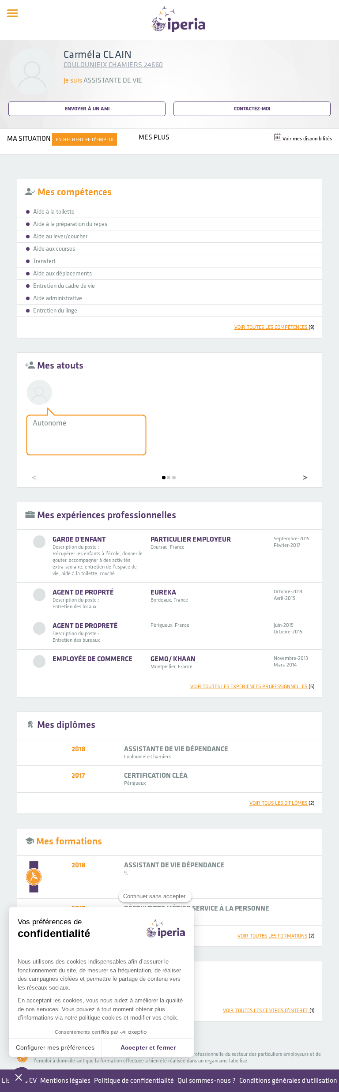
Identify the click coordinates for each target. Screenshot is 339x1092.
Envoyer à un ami (87, 108)
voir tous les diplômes (282, 803)
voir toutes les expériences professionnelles (252, 686)
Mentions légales (65, 1081)
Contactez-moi (252, 108)
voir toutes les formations (276, 936)
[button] (164, 477)
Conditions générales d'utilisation (288, 1081)
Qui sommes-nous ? (206, 1081)
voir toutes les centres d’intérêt (269, 1010)
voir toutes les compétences (274, 327)
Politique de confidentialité (134, 1081)
